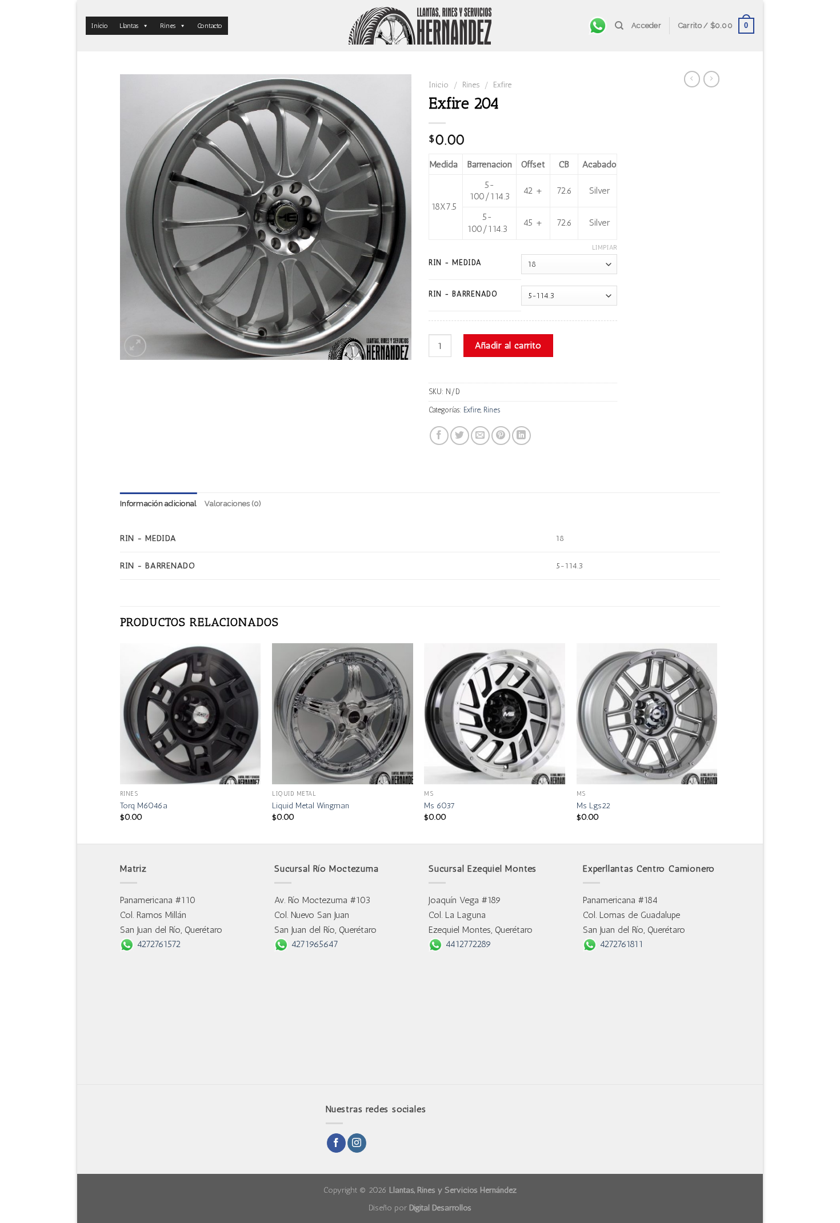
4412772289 (466, 944)
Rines (167, 26)
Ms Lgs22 (593, 805)
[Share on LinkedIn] (521, 435)
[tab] (158, 503)
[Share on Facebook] (439, 435)
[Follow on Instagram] (356, 1143)
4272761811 (620, 944)
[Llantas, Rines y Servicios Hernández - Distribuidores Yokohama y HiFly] (420, 26)
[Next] (716, 742)
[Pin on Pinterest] (500, 435)
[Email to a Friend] (480, 435)
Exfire (502, 84)
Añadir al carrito (508, 345)
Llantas (128, 26)
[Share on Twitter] (459, 435)
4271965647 (313, 944)
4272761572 (157, 944)
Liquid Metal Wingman (310, 805)
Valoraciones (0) (233, 503)
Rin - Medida (455, 263)
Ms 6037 (439, 805)
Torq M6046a (143, 805)
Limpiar (604, 247)
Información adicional (158, 503)
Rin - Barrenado (463, 294)
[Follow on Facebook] (336, 1143)
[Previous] (120, 742)
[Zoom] (135, 346)
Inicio (99, 26)
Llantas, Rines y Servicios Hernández (453, 1190)
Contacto (209, 26)
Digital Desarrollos (440, 1207)
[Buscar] (619, 26)
